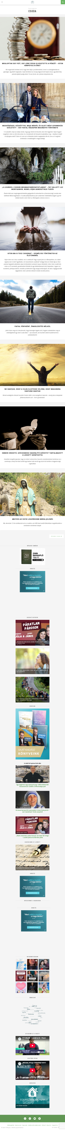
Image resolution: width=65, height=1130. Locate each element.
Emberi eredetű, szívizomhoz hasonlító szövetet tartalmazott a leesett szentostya (32, 454)
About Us (48, 1125)
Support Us (55, 1125)
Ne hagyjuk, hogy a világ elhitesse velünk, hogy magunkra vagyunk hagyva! (32, 390)
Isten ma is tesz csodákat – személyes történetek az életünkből (32, 254)
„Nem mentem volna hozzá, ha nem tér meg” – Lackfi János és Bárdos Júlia (31, 642)
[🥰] (21, 987)
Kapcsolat (24, 1125)
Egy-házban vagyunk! (21, 1105)
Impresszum (18, 1125)
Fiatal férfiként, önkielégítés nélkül (33, 326)
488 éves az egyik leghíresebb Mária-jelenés (32, 519)
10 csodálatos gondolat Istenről (25, 868)
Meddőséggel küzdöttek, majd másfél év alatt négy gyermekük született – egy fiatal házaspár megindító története (32, 127)
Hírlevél (44, 1125)
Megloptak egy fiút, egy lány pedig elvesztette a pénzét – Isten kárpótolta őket (32, 64)
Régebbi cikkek (56, 536)
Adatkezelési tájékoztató (34, 1125)
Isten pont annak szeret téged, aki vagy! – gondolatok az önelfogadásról (32, 670)
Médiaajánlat (10, 1125)
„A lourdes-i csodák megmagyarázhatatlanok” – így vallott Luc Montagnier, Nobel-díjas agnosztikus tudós (32, 188)
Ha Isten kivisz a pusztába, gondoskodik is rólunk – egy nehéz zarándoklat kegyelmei (31, 699)
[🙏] (44, 987)
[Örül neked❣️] (44, 976)
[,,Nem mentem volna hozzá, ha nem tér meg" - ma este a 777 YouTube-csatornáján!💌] (44, 964)
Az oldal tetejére (57, 1127)
